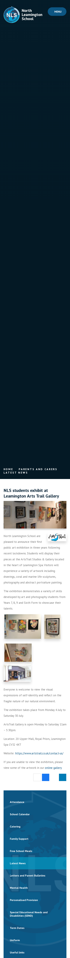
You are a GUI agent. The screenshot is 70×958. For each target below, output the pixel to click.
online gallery (53, 768)
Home (8, 469)
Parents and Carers (38, 469)
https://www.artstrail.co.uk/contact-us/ (39, 753)
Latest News (16, 472)
